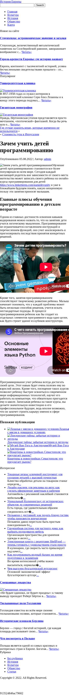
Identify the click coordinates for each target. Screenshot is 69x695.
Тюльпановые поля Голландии (20, 603)
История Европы (10, 1)
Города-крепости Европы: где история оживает (31, 59)
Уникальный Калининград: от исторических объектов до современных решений (35, 503)
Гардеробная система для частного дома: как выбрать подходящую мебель (35, 530)
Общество (13, 21)
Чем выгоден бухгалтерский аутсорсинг (32, 568)
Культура (13, 14)
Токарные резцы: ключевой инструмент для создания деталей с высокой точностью (34, 476)
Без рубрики (15, 658)
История (12, 18)
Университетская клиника (17, 83)
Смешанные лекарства (15, 582)
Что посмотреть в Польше (17, 638)
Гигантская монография (16, 107)
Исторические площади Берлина (21, 620)
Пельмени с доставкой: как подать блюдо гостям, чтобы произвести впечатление (38, 517)
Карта (11, 24)
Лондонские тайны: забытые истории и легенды (37, 442)
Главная (12, 11)
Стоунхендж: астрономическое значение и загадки (33, 38)
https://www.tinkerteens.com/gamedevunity (25, 184)
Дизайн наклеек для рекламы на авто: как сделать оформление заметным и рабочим (33, 489)
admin (47, 159)
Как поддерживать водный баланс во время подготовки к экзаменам (34, 556)
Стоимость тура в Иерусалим (20, 134)
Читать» (27, 52)
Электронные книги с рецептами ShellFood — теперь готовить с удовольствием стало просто (36, 543)
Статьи (11, 671)
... (20, 484)
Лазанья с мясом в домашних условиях (38, 430)
